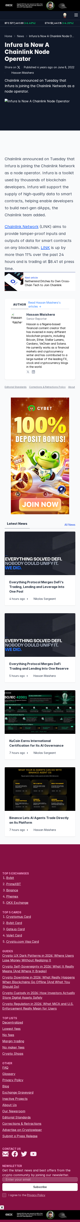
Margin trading (13, 1041)
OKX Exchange (17, 903)
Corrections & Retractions (21, 1124)
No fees (8, 1035)
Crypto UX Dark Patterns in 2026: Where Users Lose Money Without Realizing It (38, 958)
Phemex (12, 896)
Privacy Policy (12, 1080)
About (71, 386)
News (20, 36)
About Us (9, 1105)
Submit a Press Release (19, 1136)
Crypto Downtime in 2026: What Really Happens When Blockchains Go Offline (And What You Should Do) (38, 982)
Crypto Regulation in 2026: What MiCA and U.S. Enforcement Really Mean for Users (37, 1006)
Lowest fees (11, 1029)
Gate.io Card (15, 929)
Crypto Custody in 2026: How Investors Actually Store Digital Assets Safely (38, 995)
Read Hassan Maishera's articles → (44, 304)
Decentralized (12, 1022)
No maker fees (13, 1047)
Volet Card (14, 935)
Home (8, 36)
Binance (12, 890)
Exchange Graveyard (17, 1092)
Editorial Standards (16, 386)
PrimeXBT (13, 884)
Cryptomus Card (18, 917)
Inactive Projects (15, 1099)
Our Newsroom (13, 1111)
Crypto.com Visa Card (22, 941)
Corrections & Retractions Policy (47, 386)
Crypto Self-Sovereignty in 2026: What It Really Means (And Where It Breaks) (38, 968)
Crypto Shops (12, 1054)
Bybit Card (14, 923)
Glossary (8, 1074)
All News (69, 524)
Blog (5, 1086)
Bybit (10, 878)
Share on (10, 67)
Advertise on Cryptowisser (22, 1130)
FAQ (5, 1068)
